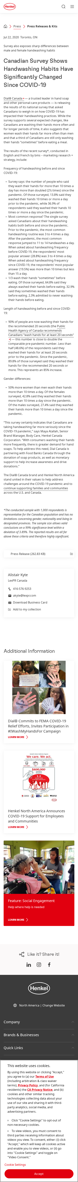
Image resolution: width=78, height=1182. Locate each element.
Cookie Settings (15, 1164)
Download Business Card (30, 602)
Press (17, 26)
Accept (39, 1174)
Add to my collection (27, 609)
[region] (39, 1121)
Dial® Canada (13, 98)
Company (12, 1021)
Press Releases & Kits (42, 26)
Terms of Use (44, 1077)
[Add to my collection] (71, 554)
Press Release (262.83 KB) (28, 554)
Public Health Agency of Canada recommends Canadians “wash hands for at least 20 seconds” (41, 330)
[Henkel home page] (5, 27)
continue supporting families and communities (36, 488)
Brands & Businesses (21, 1034)
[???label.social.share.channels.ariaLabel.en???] (29, 965)
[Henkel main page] (10, 6)
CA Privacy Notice (39, 1090)
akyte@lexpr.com (24, 595)
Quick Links (13, 1047)
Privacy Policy (28, 1085)
